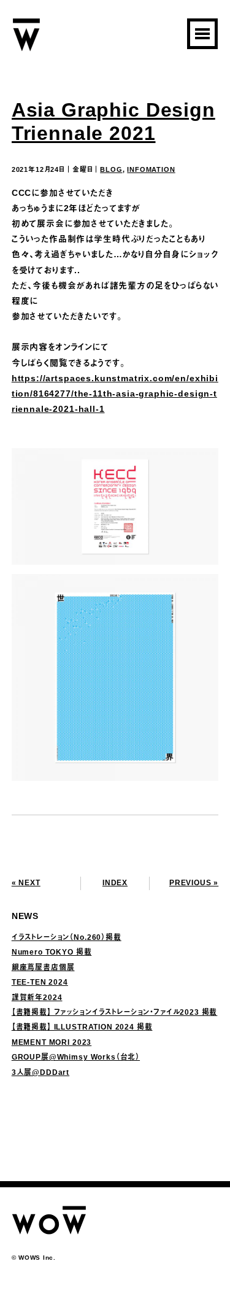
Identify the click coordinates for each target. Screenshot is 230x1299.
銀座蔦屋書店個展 (43, 967)
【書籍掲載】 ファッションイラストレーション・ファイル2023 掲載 (115, 1012)
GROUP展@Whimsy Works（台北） (76, 1057)
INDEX (115, 882)
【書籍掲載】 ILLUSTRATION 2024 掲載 (82, 1027)
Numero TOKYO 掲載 (52, 952)
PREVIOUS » (193, 882)
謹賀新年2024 (37, 997)
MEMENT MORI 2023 (51, 1042)
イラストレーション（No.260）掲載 (66, 937)
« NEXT (26, 882)
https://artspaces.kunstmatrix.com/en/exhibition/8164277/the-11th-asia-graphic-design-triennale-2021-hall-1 (115, 393)
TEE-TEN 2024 (40, 982)
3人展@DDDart (40, 1072)
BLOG (111, 169)
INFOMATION (151, 169)
